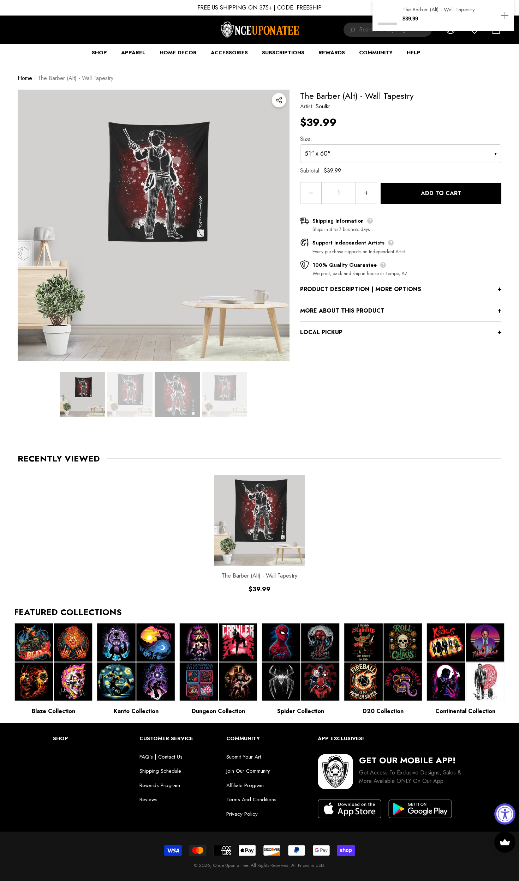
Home (25, 78)
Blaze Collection (53, 711)
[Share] (279, 100)
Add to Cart (441, 193)
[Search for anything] (351, 30)
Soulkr (323, 106)
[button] (82, 394)
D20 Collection (383, 711)
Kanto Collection (136, 711)
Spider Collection (300, 711)
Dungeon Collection (218, 711)
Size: (306, 139)
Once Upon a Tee (230, 865)
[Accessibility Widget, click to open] (504, 814)
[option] (154, 225)
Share (279, 100)
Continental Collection (465, 711)
